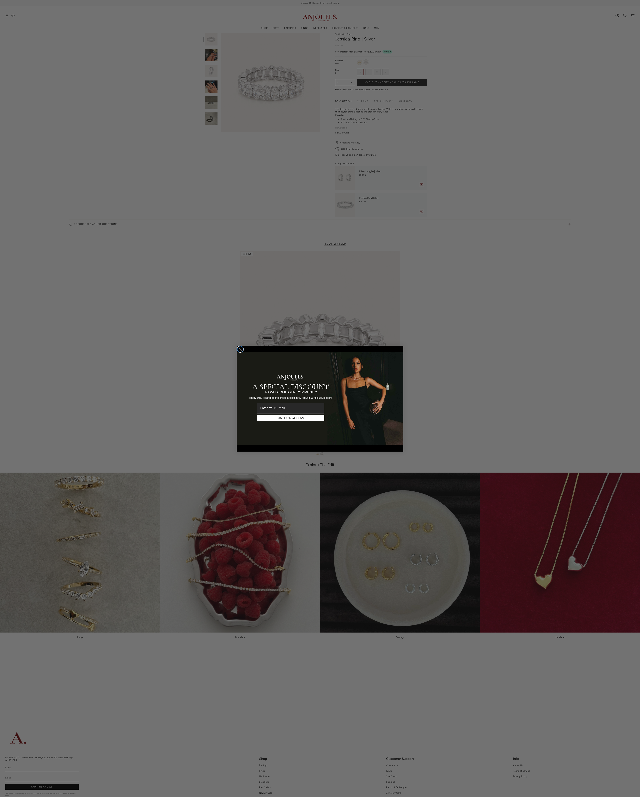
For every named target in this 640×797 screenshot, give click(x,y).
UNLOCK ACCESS (291, 418)
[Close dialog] (240, 349)
